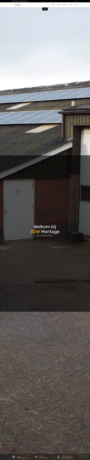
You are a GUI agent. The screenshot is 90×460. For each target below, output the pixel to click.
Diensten (53, 4)
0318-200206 (15, 1)
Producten (64, 4)
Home (48, 4)
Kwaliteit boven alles (66, 456)
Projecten (59, 4)
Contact (75, 4)
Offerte (70, 4)
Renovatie (19, 456)
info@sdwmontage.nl (23, 1)
